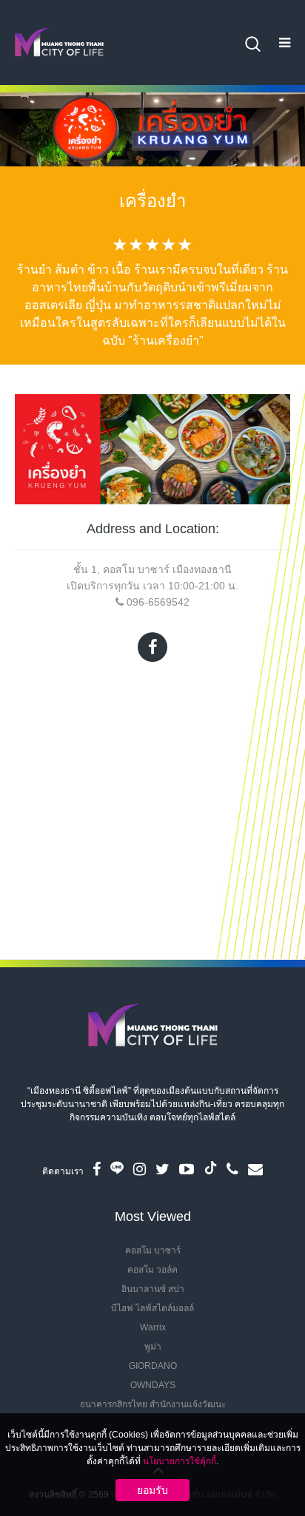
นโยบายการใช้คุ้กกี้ (179, 1461)
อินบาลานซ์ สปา (152, 1289)
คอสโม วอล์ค (152, 1270)
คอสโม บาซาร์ (153, 1250)
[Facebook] (152, 647)
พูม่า (152, 1346)
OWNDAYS (152, 1385)
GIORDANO (153, 1366)
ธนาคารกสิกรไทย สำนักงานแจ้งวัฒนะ (153, 1404)
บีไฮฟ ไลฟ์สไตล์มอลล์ (152, 1308)
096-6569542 (158, 602)
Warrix (153, 1327)
